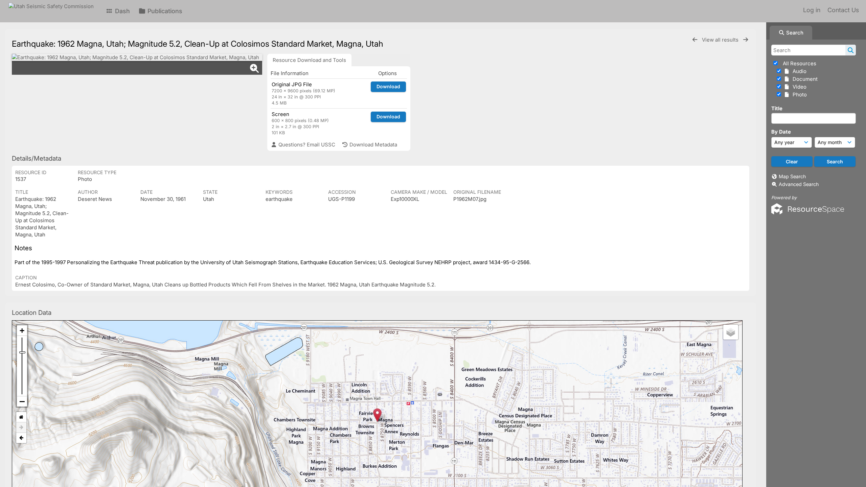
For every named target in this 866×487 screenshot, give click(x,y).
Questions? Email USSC (306, 144)
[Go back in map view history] (21, 438)
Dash (121, 11)
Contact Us (843, 10)
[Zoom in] (22, 330)
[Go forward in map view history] (21, 427)
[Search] (850, 50)
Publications (164, 11)
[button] (377, 415)
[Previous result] (695, 40)
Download (388, 86)
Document (804, 79)
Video (798, 87)
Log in (811, 10)
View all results (721, 40)
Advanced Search (799, 184)
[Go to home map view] (21, 417)
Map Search (792, 176)
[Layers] (730, 332)
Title (776, 108)
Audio (798, 71)
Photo (798, 94)
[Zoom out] (22, 401)
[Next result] (745, 40)
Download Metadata (372, 144)
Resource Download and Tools (309, 60)
